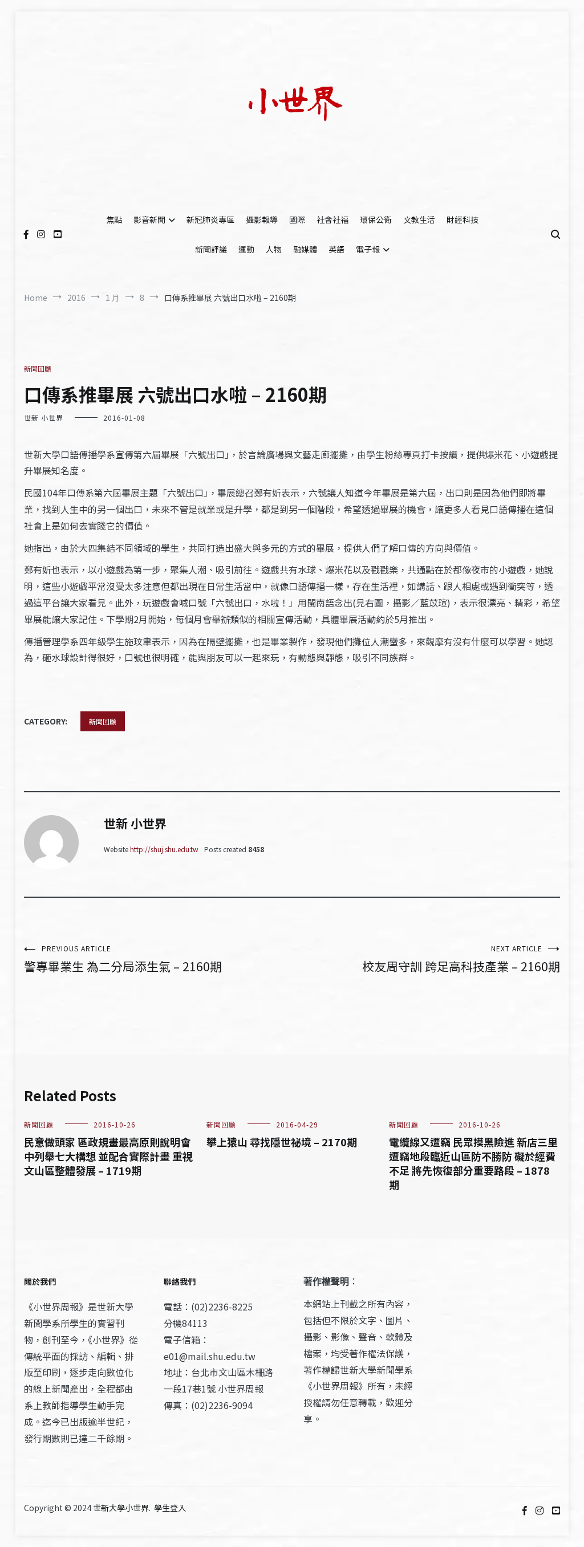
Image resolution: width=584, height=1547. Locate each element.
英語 (336, 249)
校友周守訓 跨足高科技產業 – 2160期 (461, 959)
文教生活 (419, 219)
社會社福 (332, 219)
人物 (274, 249)
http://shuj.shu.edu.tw (164, 849)
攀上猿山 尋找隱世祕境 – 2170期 (281, 1141)
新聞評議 (211, 249)
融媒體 (305, 249)
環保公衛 (376, 219)
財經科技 (462, 219)
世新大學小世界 (121, 1507)
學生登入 (170, 1507)
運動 (246, 249)
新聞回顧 (37, 368)
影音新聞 (149, 219)
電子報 (368, 249)
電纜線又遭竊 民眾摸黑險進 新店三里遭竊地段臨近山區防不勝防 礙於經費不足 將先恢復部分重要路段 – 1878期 (473, 1163)
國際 (297, 219)
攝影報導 (262, 219)
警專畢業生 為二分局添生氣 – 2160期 (123, 959)
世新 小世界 (43, 417)
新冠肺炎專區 (210, 219)
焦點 (114, 219)
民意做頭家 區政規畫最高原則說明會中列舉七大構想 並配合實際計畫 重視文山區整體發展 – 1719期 (108, 1156)
